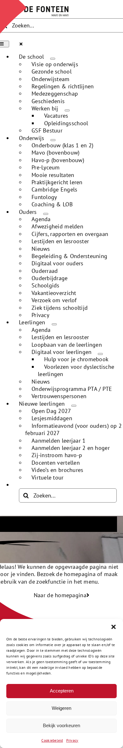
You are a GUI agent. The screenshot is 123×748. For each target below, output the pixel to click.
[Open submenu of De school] (52, 59)
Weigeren (61, 708)
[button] (113, 627)
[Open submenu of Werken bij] (67, 110)
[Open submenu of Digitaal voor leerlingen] (100, 354)
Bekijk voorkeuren (61, 725)
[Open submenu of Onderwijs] (53, 140)
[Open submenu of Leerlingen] (54, 324)
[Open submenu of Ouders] (45, 214)
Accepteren (61, 690)
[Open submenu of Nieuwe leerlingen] (73, 406)
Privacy (72, 740)
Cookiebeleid (52, 740)
